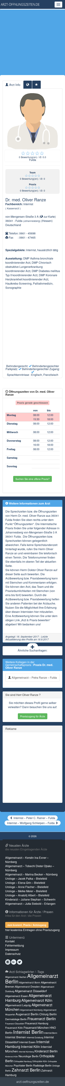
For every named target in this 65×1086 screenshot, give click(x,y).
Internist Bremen (15, 1037)
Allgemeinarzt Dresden (27, 986)
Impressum (12, 950)
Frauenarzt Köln (14, 1027)
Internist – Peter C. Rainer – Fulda (34, 818)
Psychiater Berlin (23, 1065)
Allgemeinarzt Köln (36, 1000)
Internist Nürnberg (26, 1051)
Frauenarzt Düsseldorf (14, 1023)
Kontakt (10, 941)
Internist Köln (30, 1046)
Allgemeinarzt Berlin (31, 978)
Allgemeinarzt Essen (16, 996)
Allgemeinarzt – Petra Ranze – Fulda (34, 678)
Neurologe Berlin (29, 1056)
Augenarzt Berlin (27, 1014)
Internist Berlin (28, 1031)
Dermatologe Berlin (16, 1019)
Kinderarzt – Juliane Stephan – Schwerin (30, 899)
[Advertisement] (32, 42)
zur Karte (49, 217)
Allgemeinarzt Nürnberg (31, 1009)
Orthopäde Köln (39, 1061)
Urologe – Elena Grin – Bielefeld (25, 883)
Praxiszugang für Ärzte (32, 716)
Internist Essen (27, 1042)
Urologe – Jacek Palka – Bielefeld (26, 878)
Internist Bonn (50, 1032)
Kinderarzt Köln (11, 1056)
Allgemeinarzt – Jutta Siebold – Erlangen (30, 904)
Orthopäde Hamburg (23, 1061)
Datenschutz (13, 954)
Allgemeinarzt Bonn (29, 982)
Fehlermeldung (14, 945)
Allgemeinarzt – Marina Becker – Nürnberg (31, 874)
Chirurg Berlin (48, 1014)
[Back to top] (57, 1080)
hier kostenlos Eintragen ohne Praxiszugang (32, 930)
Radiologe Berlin (42, 1065)
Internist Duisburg (35, 1037)
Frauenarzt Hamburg (36, 1023)
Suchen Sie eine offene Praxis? (32, 479)
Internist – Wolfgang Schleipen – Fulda (31, 823)
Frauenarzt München (36, 1028)
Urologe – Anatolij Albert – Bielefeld (27, 895)
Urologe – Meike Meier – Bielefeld (26, 891)
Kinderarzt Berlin (46, 1051)
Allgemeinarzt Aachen (16, 977)
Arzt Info (14, 84)
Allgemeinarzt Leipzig (18, 1005)
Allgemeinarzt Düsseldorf (31, 991)
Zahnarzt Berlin (26, 1070)
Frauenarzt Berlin (41, 1018)
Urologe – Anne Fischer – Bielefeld (26, 887)
